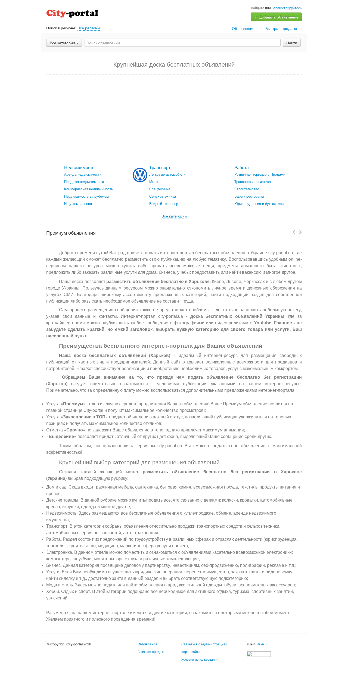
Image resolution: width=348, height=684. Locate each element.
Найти (291, 42)
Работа (241, 167)
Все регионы (88, 27)
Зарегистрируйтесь (287, 7)
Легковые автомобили (167, 174)
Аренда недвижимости (82, 174)
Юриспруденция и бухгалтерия (259, 203)
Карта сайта (190, 651)
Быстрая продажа (281, 28)
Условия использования (200, 659)
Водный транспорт (164, 203)
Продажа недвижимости (84, 181)
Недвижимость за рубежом (86, 196)
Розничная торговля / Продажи (259, 174)
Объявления (243, 28)
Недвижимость (79, 167)
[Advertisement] (174, 120)
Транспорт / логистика (252, 181)
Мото (153, 181)
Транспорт (159, 167)
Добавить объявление (278, 17)
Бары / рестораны (249, 196)
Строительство (246, 188)
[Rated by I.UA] (259, 653)
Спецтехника (159, 188)
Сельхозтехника (162, 196)
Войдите (257, 7)
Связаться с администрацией (204, 644)
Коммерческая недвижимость (88, 188)
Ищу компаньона (78, 203)
